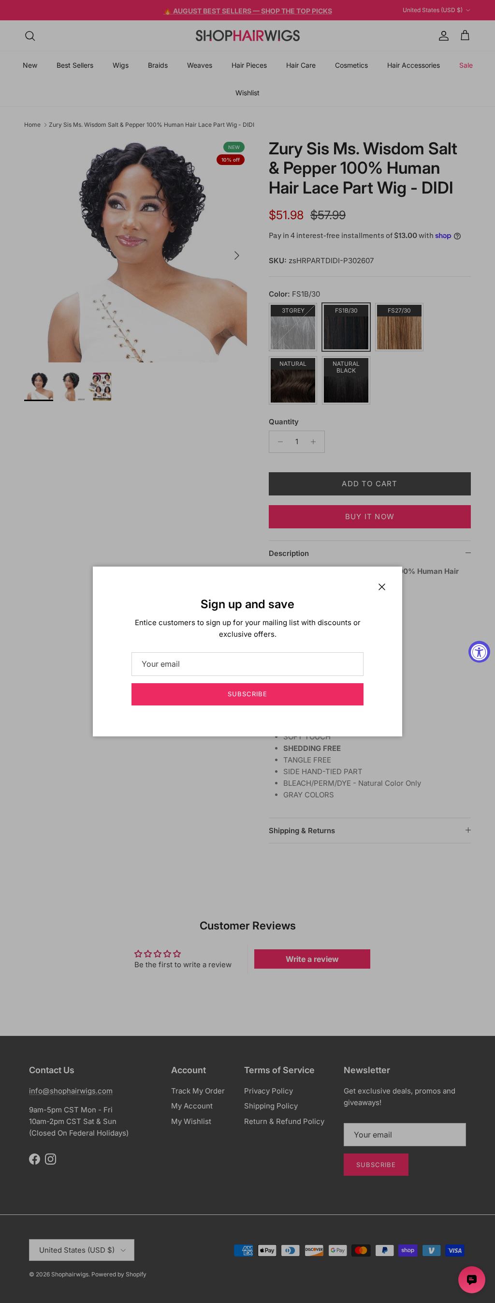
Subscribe (247, 694)
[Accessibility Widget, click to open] (479, 651)
